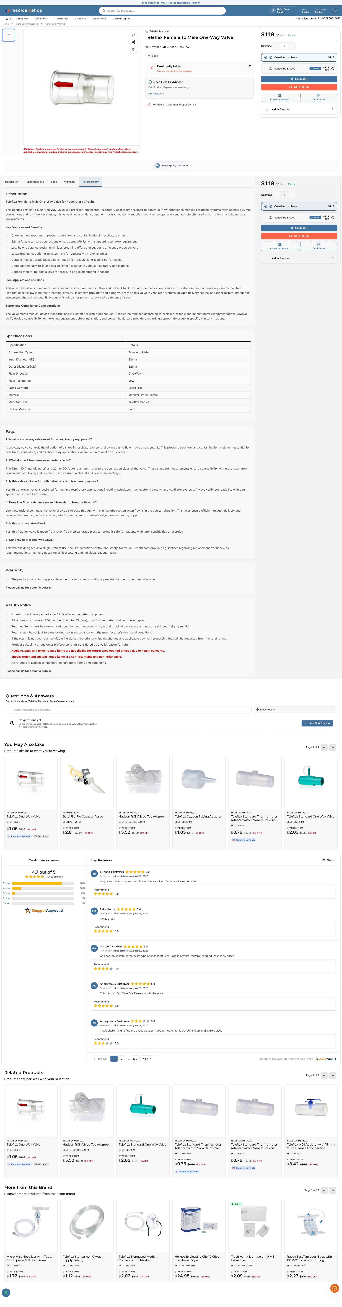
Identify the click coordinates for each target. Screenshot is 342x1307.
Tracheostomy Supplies (26, 23)
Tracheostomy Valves (54, 23)
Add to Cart (301, 79)
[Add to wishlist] (133, 49)
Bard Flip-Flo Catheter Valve (83, 816)
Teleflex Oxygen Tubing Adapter (198, 816)
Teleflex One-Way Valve (23, 816)
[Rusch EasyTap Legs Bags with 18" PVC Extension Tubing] (311, 1222)
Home (6, 23)
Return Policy (90, 181)
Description (12, 181)
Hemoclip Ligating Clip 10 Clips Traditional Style (197, 1258)
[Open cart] (335, 10)
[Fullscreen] (133, 35)
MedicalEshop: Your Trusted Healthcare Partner (171, 2)
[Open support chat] (334, 1288)
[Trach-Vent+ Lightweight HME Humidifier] (255, 1222)
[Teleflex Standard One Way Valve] (311, 779)
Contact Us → (156, 93)
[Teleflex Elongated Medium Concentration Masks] (142, 1222)
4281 (135, 1058)
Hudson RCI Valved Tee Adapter (142, 816)
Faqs (54, 181)
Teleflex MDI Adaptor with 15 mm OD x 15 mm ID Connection (311, 1146)
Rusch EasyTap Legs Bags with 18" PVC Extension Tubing (309, 1258)
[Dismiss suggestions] (334, 1269)
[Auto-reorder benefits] (332, 68)
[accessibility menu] (6, 1292)
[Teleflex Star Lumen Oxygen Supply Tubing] (87, 1222)
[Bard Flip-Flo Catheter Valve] (87, 779)
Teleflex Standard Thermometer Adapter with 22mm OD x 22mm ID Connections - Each (254, 820)
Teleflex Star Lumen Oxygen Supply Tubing (83, 1258)
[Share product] (133, 42)
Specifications (35, 181)
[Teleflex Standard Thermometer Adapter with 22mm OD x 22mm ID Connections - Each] (255, 779)
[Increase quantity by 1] (292, 46)
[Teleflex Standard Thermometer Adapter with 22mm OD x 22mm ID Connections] (199, 1107)
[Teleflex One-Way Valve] (30, 779)
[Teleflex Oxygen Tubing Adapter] (199, 779)
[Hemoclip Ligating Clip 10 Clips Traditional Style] (199, 1222)
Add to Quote (301, 87)
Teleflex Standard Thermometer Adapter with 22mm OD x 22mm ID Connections (198, 1148)
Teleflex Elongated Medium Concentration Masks (139, 1258)
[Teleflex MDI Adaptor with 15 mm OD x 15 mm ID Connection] (311, 1107)
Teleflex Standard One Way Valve (310, 816)
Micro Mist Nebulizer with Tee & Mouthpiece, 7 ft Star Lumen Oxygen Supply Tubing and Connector (29, 1262)
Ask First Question (320, 723)
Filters (330, 860)
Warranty (69, 181)
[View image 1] (8, 35)
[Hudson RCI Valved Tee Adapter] (142, 779)
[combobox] (295, 709)
